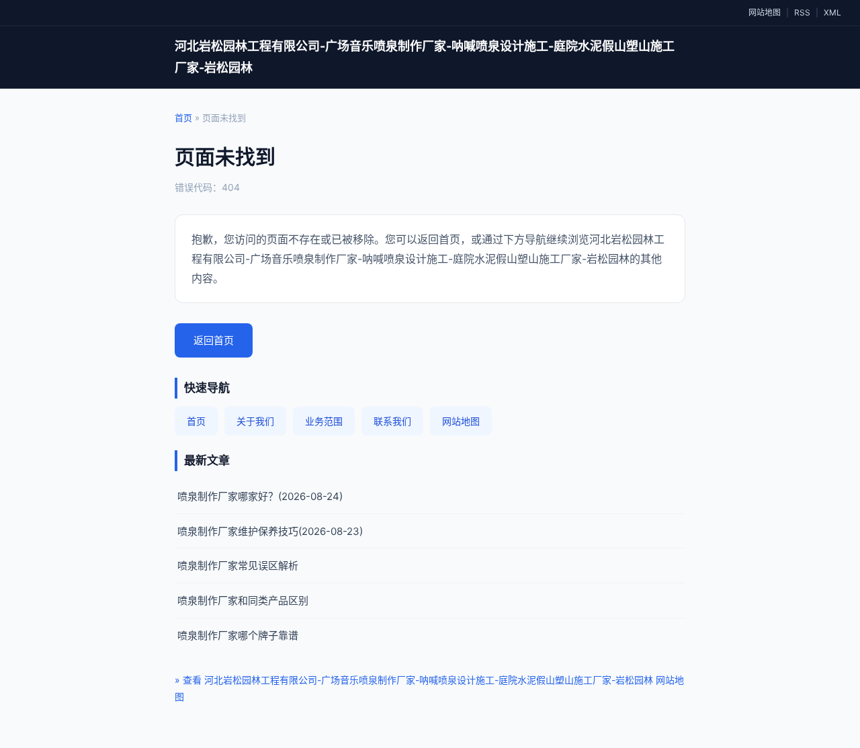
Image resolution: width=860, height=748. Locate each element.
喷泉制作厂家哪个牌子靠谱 (237, 635)
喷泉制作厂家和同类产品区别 (242, 600)
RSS (802, 12)
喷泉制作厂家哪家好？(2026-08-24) (260, 496)
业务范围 (324, 421)
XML (832, 12)
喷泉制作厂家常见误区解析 (237, 565)
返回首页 (214, 340)
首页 (183, 117)
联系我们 (392, 421)
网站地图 (764, 12)
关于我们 (255, 421)
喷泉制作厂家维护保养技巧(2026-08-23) (270, 531)
